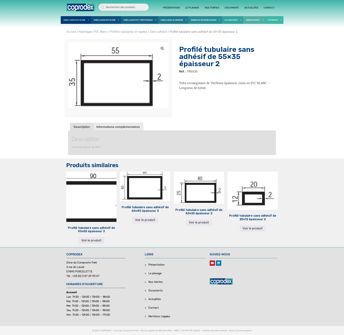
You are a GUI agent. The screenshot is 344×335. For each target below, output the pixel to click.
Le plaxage (192, 7)
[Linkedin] (218, 263)
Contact (269, 7)
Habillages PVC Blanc (93, 31)
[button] (162, 48)
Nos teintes (212, 7)
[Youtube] (212, 263)
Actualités (251, 7)
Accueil (71, 31)
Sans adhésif (158, 31)
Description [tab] (82, 127)
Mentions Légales (159, 316)
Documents (232, 7)
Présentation (171, 7)
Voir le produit (91, 240)
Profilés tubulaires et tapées (128, 31)
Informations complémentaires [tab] (118, 127)
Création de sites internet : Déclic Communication (227, 330)
